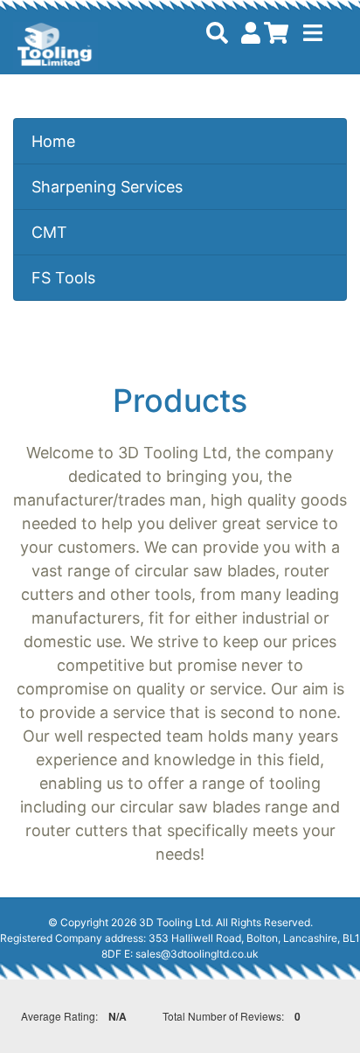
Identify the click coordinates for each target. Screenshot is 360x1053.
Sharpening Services (107, 187)
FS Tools (63, 277)
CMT (49, 232)
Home (53, 141)
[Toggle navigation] (313, 32)
